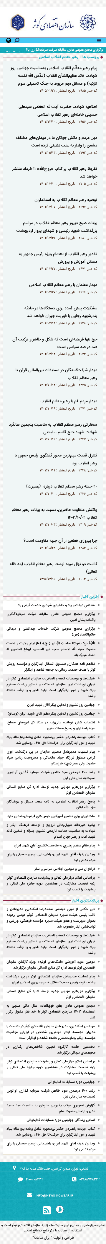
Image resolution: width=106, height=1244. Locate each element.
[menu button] (99, 40)
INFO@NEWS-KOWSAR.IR (54, 1196)
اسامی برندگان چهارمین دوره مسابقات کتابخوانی (60, 1120)
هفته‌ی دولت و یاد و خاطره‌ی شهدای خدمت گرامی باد (56, 605)
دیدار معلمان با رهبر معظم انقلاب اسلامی (63, 285)
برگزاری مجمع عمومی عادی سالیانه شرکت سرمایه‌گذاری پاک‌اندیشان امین (54, 50)
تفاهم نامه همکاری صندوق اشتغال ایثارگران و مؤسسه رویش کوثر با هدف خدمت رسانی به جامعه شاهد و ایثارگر (50, 667)
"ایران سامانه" (42, 1237)
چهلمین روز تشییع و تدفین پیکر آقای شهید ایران (61, 705)
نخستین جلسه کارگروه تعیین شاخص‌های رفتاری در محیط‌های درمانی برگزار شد (50, 1050)
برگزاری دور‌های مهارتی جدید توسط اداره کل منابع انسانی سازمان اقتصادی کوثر (50, 790)
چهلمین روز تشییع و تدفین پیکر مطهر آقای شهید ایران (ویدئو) (51, 714)
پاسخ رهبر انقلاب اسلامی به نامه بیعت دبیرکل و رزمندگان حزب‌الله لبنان (50, 804)
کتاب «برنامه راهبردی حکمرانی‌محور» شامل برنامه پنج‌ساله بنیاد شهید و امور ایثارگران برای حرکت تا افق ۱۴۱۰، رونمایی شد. (50, 740)
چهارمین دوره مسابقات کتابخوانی (71, 1082)
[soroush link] (60, 1210)
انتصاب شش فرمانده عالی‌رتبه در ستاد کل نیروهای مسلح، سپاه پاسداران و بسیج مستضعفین (50, 725)
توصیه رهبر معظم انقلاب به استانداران (65, 200)
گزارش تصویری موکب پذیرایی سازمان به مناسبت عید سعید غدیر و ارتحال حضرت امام (50, 1108)
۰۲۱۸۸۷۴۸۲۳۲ (90, 1179)
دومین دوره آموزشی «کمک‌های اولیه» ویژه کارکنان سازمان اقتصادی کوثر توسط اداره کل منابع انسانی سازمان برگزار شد (50, 965)
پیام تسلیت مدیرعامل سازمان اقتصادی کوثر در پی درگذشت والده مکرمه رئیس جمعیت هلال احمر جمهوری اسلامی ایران (50, 979)
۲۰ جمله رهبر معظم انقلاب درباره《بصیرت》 (60, 486)
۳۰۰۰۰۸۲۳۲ (35, 1179)
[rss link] (47, 1211)
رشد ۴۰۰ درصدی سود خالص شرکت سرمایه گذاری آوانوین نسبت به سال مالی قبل (50, 775)
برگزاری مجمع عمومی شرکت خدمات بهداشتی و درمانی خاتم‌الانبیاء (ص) (50, 632)
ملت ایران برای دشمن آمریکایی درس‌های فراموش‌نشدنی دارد (51, 816)
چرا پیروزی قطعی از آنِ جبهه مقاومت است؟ (60, 540)
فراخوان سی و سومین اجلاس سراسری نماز (65, 869)
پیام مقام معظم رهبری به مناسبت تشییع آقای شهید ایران (54, 845)
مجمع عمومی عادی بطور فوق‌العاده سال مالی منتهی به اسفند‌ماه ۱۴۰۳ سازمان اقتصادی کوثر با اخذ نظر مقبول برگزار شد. (50, 1011)
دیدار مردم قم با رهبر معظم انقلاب (68, 401)
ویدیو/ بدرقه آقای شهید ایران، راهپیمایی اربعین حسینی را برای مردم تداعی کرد (50, 857)
